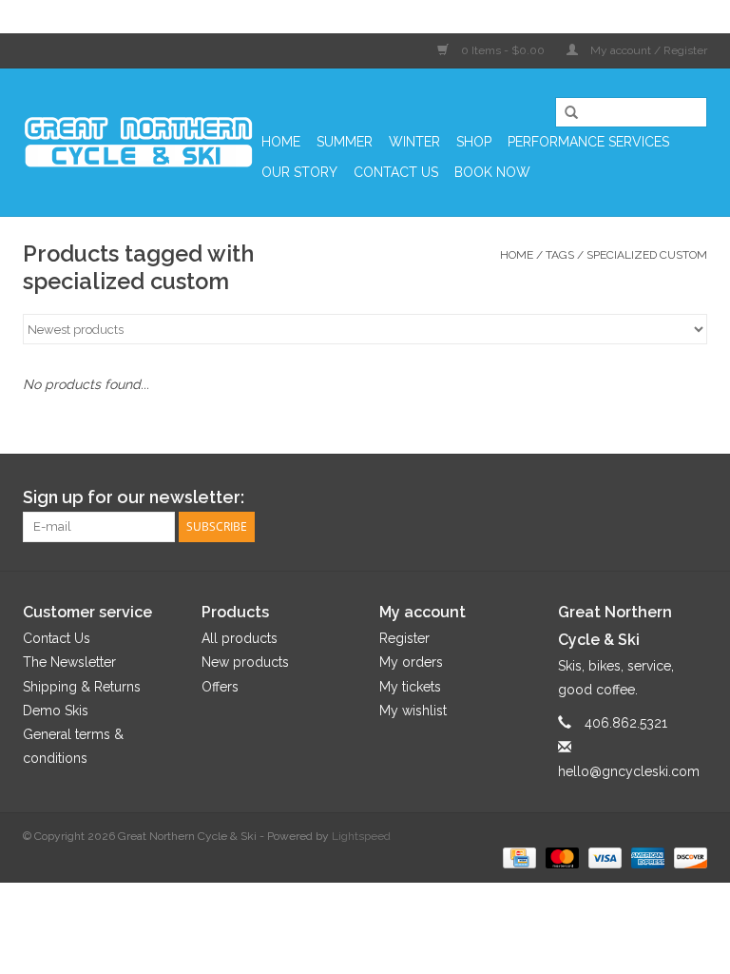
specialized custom (646, 255)
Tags (560, 255)
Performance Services (588, 141)
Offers (220, 686)
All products (240, 638)
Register (404, 638)
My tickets (410, 686)
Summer (345, 141)
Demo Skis (55, 710)
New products (245, 662)
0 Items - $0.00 (503, 50)
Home (280, 141)
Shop (473, 141)
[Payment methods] (517, 857)
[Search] (564, 113)
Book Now (492, 172)
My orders (411, 662)
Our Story (299, 172)
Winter (414, 141)
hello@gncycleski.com (629, 771)
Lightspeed (361, 836)
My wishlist (413, 710)
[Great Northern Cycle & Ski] (139, 142)
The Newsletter (69, 662)
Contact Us (396, 172)
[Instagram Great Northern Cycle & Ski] (692, 497)
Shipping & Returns (82, 686)
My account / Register (647, 50)
